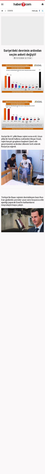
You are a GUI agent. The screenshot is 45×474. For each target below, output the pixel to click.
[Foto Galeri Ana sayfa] (2, 11)
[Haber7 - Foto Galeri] (22, 4)
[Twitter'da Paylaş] (43, 11)
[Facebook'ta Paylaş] (39, 11)
